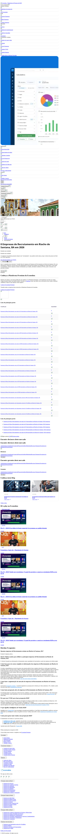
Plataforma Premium (8, 739)
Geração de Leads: (8, 722)
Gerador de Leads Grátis (6, 40)
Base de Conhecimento (6, 170)
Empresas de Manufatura (9, 787)
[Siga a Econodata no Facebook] (7, 778)
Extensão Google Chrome (9, 749)
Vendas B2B (11, 710)
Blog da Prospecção (5, 158)
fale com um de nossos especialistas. (28, 678)
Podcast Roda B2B (5, 149)
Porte (2, 226)
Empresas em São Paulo (8, 798)
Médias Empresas (5, 19)
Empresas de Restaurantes (9, 790)
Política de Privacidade (6, 830)
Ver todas (14, 55)
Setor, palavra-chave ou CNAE (8, 218)
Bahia (5, 237)
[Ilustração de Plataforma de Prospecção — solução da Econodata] (29, 100)
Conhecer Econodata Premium (7, 284)
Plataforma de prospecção (6, 9)
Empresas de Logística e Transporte (11, 792)
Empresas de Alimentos (8, 786)
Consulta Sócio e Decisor (6, 55)
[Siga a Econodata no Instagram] (2, 778)
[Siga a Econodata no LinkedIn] (4, 778)
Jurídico (24, 445)
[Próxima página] (15, 436)
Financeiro (20, 445)
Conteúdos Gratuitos (5, 155)
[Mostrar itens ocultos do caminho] (5, 236)
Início (4, 232)
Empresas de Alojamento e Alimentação (12, 817)
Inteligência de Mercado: (9, 721)
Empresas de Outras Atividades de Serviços (13, 813)
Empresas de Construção (9, 791)
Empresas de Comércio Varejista (10, 784)
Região (2, 222)
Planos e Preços (7, 741)
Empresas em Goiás (7, 807)
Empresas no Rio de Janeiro (9, 800)
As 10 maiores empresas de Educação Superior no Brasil (43, 497)
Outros (11, 447)
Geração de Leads (5, 161)
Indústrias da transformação (7, 29)
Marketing (28, 445)
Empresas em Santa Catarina (9, 804)
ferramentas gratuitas (11, 685)
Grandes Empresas (5, 22)
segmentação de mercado (16, 687)
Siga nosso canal (6, 509)
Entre (2, 181)
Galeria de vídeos (4, 167)
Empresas (6, 234)
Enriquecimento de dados (6, 152)
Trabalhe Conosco (5, 178)
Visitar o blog (4, 503)
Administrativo (4, 445)
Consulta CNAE (4, 49)
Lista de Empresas (5, 46)
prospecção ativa (51, 694)
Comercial (15, 445)
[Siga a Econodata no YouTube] (9, 778)
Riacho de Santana (8, 239)
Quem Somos (4, 175)
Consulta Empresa (5, 52)
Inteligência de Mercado (6, 164)
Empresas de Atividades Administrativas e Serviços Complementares (19, 816)
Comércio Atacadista (5, 33)
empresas (28, 281)
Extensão (3, 43)
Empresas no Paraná (8, 801)
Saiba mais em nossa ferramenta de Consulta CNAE (37, 704)
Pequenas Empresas (5, 16)
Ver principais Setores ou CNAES (8, 259)
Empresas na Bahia (7, 805)
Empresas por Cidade (8, 828)
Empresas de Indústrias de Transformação (12, 815)
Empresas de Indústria (8, 788)
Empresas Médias (7, 825)
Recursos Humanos (35, 445)
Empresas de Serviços (8, 783)
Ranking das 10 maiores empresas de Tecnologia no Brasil (16, 497)
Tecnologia (3, 36)
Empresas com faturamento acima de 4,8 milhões (14, 824)
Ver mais (3, 271)
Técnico (7, 447)
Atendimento (10, 445)
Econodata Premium (26, 732)
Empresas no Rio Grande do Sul (10, 803)
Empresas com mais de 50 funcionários (12, 827)
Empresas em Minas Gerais (9, 799)
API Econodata (4, 12)
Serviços (2, 26)
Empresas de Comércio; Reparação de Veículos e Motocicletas (17, 812)
